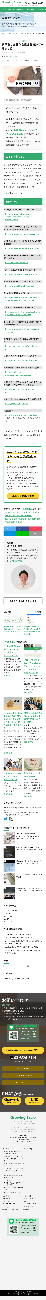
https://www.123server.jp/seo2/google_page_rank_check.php (22, 313)
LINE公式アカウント (30, 1204)
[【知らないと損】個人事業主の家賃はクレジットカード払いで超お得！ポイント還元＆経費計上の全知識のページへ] (13, 709)
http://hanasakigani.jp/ (16, 403)
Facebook (23, 529)
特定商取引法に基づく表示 (10, 1209)
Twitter (10, 529)
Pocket (36, 529)
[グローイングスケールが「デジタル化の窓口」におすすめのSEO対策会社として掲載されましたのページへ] (33, 656)
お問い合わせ (7, 1201)
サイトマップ (5, 1207)
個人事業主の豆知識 (9, 1204)
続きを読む (8, 675)
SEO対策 (13, 56)
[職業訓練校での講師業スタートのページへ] (33, 770)
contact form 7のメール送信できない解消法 (22, 947)
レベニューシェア (23, 1082)
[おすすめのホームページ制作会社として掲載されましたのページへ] (13, 770)
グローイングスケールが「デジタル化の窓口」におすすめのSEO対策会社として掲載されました (33, 666)
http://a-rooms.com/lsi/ (16, 262)
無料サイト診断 (23, 1068)
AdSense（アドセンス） (12, 911)
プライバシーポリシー (29, 1207)
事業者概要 (6, 1198)
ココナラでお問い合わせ (23, 495)
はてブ (10, 533)
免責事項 (26, 1209)
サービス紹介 (6, 9)
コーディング (8, 922)
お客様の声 (6, 1196)
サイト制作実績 (16, 561)
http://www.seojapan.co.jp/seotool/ (22, 234)
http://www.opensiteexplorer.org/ (22, 248)
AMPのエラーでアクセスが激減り (18, 515)
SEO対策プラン (9, 1180)
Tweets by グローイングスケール (17, 978)
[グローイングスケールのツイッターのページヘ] (6, 819)
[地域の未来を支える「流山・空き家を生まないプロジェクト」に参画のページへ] (33, 709)
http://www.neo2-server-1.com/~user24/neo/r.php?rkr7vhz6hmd (17, 217)
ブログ (26, 1201)
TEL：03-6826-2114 (23, 1141)
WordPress (8, 919)
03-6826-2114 (25, 1057)
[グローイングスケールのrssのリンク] (11, 820)
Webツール (8, 916)
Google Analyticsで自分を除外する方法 (22, 512)
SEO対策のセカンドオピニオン (13, 1168)
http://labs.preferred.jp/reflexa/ (21, 415)
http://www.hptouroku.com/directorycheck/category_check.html (22, 299)
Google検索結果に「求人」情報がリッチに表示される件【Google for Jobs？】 (32, 630)
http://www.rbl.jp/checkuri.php (20, 286)
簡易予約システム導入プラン (13, 1156)
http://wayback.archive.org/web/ (21, 274)
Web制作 (9, 641)
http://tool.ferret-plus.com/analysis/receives (18, 373)
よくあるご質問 (28, 1198)
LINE (23, 533)
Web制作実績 (18, 9)
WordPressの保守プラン (12, 1192)
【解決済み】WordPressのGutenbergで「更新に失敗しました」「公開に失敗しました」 (28, 836)
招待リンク (11, 1100)
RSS (35, 533)
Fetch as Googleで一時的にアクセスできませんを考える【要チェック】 (13, 628)
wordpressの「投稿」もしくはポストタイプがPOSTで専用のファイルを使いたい (29, 849)
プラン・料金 (30, 9)
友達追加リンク (34, 1100)
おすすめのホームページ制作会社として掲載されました (13, 776)
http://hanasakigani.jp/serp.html (21, 360)
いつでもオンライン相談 (23, 1075)
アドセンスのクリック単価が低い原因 (18, 934)
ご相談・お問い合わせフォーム (19, 1050)
